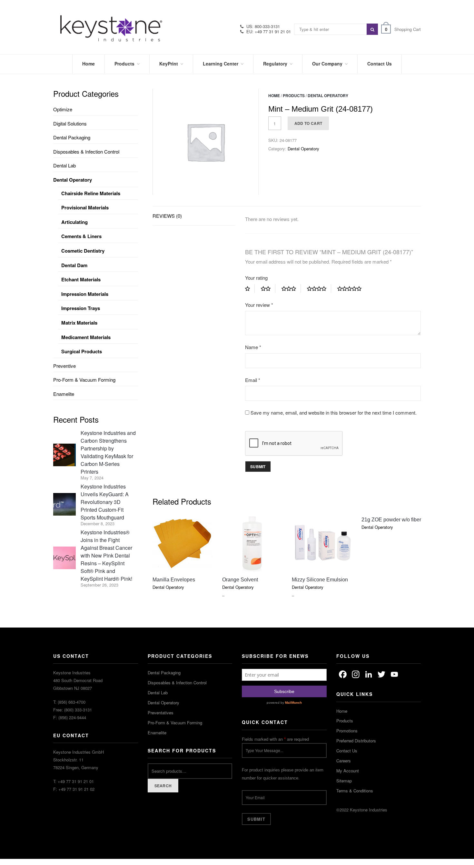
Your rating (256, 277)
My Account (347, 771)
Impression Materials (84, 293)
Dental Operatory (328, 95)
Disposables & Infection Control (86, 151)
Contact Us (346, 751)
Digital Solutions (70, 123)
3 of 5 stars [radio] (291, 288)
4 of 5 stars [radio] (319, 288)
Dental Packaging (71, 137)
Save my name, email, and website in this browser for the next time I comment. (334, 412)
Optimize (62, 109)
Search (163, 786)
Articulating (74, 222)
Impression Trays (80, 308)
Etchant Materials (81, 279)
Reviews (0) (167, 215)
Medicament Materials (86, 337)
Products (294, 95)
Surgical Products (81, 351)
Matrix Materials (79, 322)
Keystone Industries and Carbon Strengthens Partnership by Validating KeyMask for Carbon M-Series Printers (108, 452)
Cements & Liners (81, 236)
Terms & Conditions (354, 791)
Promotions (347, 731)
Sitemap (344, 781)
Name (253, 347)
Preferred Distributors (356, 741)
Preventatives (160, 712)
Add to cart (308, 123)
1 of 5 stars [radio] (250, 288)
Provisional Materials (85, 207)
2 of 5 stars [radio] (268, 288)
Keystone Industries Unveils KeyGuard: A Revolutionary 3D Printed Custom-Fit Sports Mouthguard (105, 502)
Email (252, 380)
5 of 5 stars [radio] (351, 288)
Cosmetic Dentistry (82, 250)
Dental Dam (74, 265)
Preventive (64, 365)
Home (274, 95)
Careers (343, 761)
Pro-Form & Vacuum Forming (84, 379)
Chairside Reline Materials (90, 193)
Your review (259, 304)
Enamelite (63, 393)
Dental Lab (64, 165)
